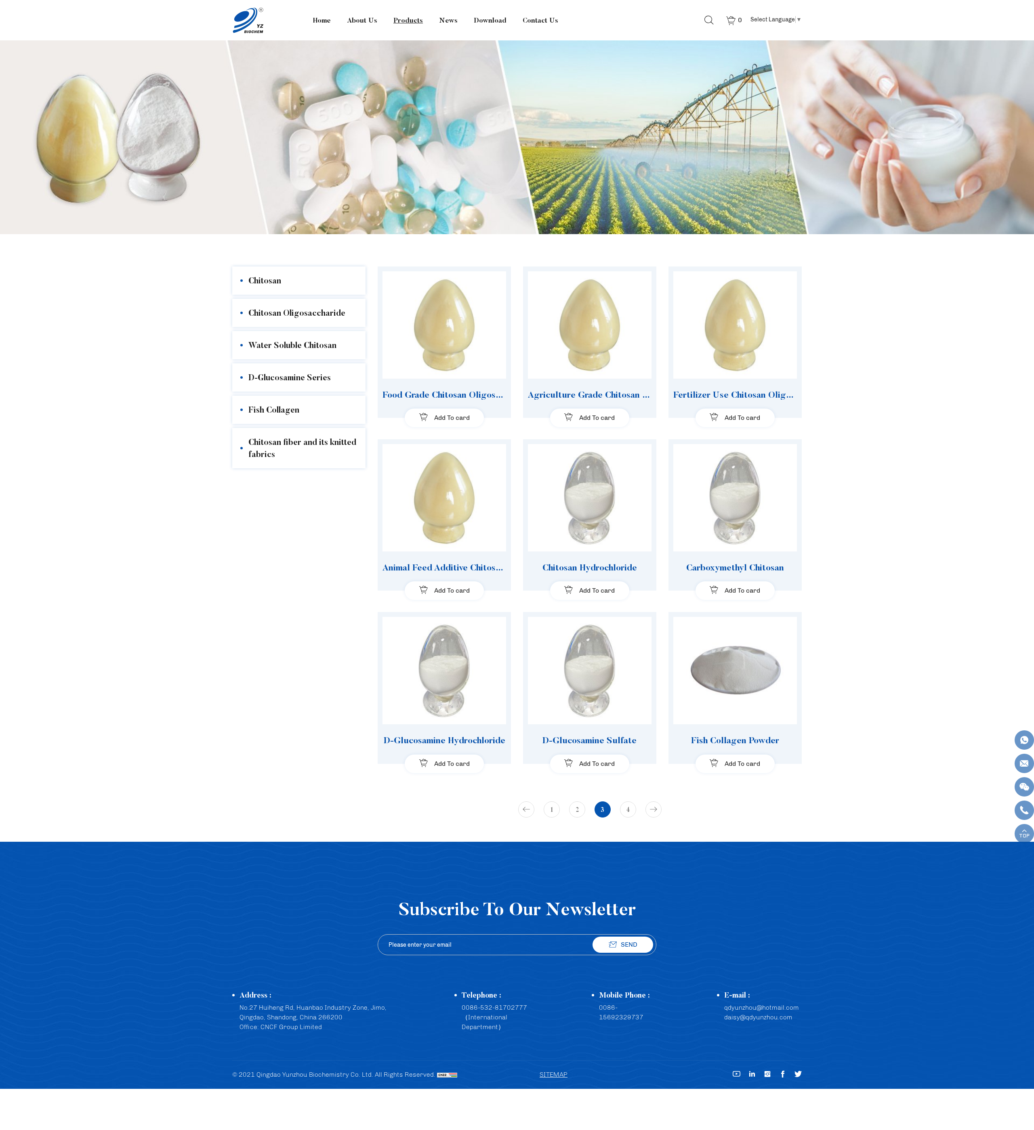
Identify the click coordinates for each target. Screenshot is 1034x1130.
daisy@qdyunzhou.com (758, 1017)
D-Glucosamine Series (289, 377)
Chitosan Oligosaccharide (296, 313)
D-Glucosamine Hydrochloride (444, 740)
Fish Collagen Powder (735, 740)
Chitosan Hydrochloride (589, 567)
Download (490, 20)
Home (322, 20)
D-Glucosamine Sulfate (589, 740)
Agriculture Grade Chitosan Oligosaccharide (590, 394)
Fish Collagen (273, 410)
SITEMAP (553, 1074)
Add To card (452, 417)
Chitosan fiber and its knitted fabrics (302, 448)
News (448, 20)
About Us (362, 20)
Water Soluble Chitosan (292, 345)
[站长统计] (447, 1074)
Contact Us (540, 20)
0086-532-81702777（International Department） (494, 1017)
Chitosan (264, 280)
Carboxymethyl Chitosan (735, 567)
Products (408, 20)
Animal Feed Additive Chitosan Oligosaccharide (444, 567)
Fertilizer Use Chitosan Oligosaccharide (735, 394)
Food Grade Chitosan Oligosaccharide (444, 394)
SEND (629, 944)
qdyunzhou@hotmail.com (761, 1007)
